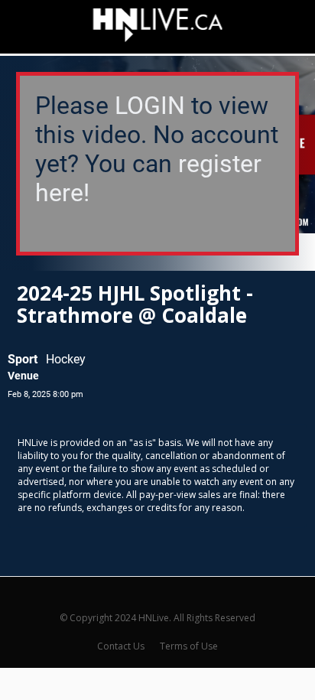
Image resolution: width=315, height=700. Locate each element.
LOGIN (150, 105)
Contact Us (121, 646)
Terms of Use (189, 646)
